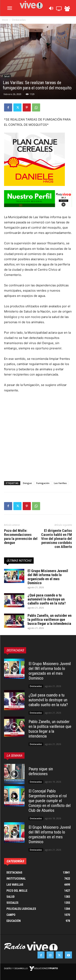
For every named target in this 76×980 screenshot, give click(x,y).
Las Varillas (60, 483)
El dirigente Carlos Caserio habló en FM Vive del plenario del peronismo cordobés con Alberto (56, 539)
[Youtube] (68, 954)
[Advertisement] (38, 436)
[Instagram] (50, 954)
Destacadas (19, 20)
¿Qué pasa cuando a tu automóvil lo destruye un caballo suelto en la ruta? (47, 599)
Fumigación (42, 483)
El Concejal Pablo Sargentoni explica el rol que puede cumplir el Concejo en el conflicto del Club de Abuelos (50, 801)
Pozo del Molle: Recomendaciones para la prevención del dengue (20, 537)
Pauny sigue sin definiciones (41, 771)
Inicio (5, 20)
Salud (7, 76)
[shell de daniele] (38, 159)
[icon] (51, 9)
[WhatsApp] (36, 107)
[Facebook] (8, 107)
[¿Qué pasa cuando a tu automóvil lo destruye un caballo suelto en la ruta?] (14, 600)
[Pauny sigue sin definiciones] (14, 774)
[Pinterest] (27, 107)
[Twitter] (17, 107)
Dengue (27, 483)
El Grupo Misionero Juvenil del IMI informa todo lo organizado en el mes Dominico (48, 577)
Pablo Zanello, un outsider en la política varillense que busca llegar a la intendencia (50, 619)
